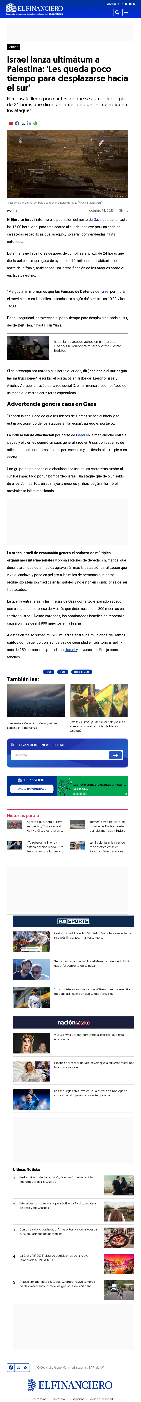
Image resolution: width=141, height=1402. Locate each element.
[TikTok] (135, 4)
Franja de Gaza (81, 672)
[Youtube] (131, 4)
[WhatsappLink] (67, 785)
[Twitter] (123, 4)
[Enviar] (115, 755)
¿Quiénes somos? (38, 1399)
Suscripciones (77, 1399)
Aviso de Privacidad (101, 1399)
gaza (62, 672)
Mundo (13, 47)
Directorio (59, 1399)
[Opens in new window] (31, 941)
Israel (105, 291)
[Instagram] (127, 4)
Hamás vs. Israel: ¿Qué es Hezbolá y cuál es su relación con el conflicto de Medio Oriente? (97, 726)
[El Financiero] (34, 9)
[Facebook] (119, 4)
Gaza (97, 219)
